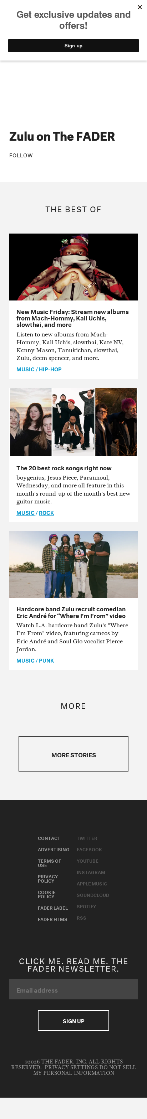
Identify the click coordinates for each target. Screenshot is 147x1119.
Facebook (89, 848)
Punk (46, 659)
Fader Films (52, 918)
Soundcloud (93, 894)
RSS (81, 917)
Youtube (87, 860)
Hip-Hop (50, 368)
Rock (46, 512)
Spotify (86, 905)
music (25, 368)
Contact (49, 837)
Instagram (91, 871)
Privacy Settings (71, 1068)
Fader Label (53, 907)
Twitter (87, 837)
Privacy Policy (48, 878)
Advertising (54, 848)
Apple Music (92, 883)
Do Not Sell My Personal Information (84, 1070)
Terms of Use (49, 862)
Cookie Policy (47, 893)
